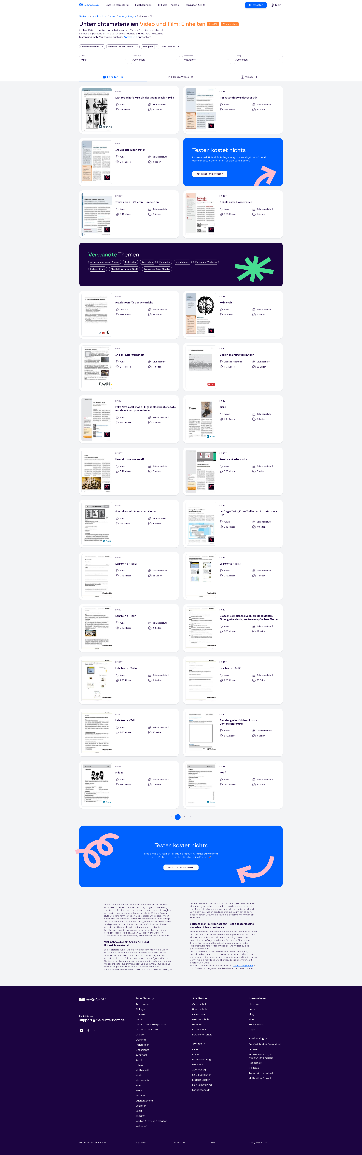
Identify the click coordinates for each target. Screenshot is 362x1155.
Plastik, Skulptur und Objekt (124, 269)
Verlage (197, 1044)
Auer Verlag (199, 1069)
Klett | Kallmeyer (201, 1074)
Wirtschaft (142, 1126)
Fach (83, 56)
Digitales (254, 1068)
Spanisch (141, 1105)
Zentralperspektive (243, 965)
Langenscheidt (201, 1090)
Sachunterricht (144, 1100)
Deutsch (141, 1019)
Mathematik (142, 1070)
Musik (139, 1075)
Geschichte (142, 1050)
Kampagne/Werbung (206, 262)
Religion (140, 1095)
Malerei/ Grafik (97, 269)
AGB (213, 1142)
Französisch (142, 1044)
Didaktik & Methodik (147, 1029)
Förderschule (199, 1029)
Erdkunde (141, 1039)
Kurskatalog (256, 1038)
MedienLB (197, 1064)
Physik (139, 1085)
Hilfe (251, 1019)
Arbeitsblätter (99, 16)
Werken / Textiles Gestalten (151, 1121)
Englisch (140, 1034)
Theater (140, 1116)
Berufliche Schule (202, 1034)
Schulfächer (143, 998)
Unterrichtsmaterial (117, 5)
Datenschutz (179, 1142)
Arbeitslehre (142, 1004)
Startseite (84, 16)
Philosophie (142, 1080)
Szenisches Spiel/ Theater (157, 269)
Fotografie (165, 262)
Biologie (140, 1009)
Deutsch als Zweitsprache (151, 1024)
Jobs (252, 1009)
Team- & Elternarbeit (261, 1073)
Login (252, 1029)
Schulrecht (255, 1049)
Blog (251, 1014)
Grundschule (199, 1004)
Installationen (182, 262)
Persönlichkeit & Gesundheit (265, 1044)
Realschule (198, 1014)
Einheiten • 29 (115, 77)
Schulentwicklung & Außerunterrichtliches (261, 1056)
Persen (196, 1049)
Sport (139, 1111)
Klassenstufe (190, 56)
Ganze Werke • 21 (183, 77)
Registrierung (256, 1024)
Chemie (140, 1014)
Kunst (113, 16)
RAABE (195, 1054)
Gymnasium (199, 1024)
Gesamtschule (200, 1019)
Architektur (130, 262)
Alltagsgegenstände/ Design (104, 262)
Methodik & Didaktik (260, 1078)
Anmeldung (130, 37)
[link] (89, 5)
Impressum (141, 1142)
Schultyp (137, 56)
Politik (139, 1090)
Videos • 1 (251, 77)
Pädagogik (255, 1063)
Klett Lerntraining (202, 1085)
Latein (139, 1065)
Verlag (238, 56)
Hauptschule (199, 1009)
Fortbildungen (143, 5)
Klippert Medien (201, 1079)
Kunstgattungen (127, 16)
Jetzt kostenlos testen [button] (210, 173)
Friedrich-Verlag (201, 1059)
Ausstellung (148, 262)
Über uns (254, 1004)
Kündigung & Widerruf (258, 1142)
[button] (162, 5)
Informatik (141, 1055)
